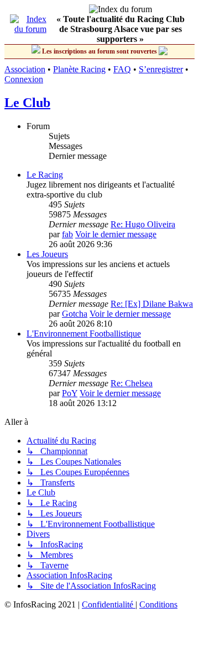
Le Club (27, 102)
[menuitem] (108, 604)
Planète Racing (79, 69)
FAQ (122, 69)
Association (24, 69)
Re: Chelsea (132, 383)
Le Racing (45, 174)
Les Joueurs (47, 254)
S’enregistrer (161, 69)
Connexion (23, 79)
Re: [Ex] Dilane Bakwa (152, 303)
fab (67, 234)
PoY (69, 393)
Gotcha (74, 313)
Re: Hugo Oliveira (143, 224)
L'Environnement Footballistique (84, 333)
